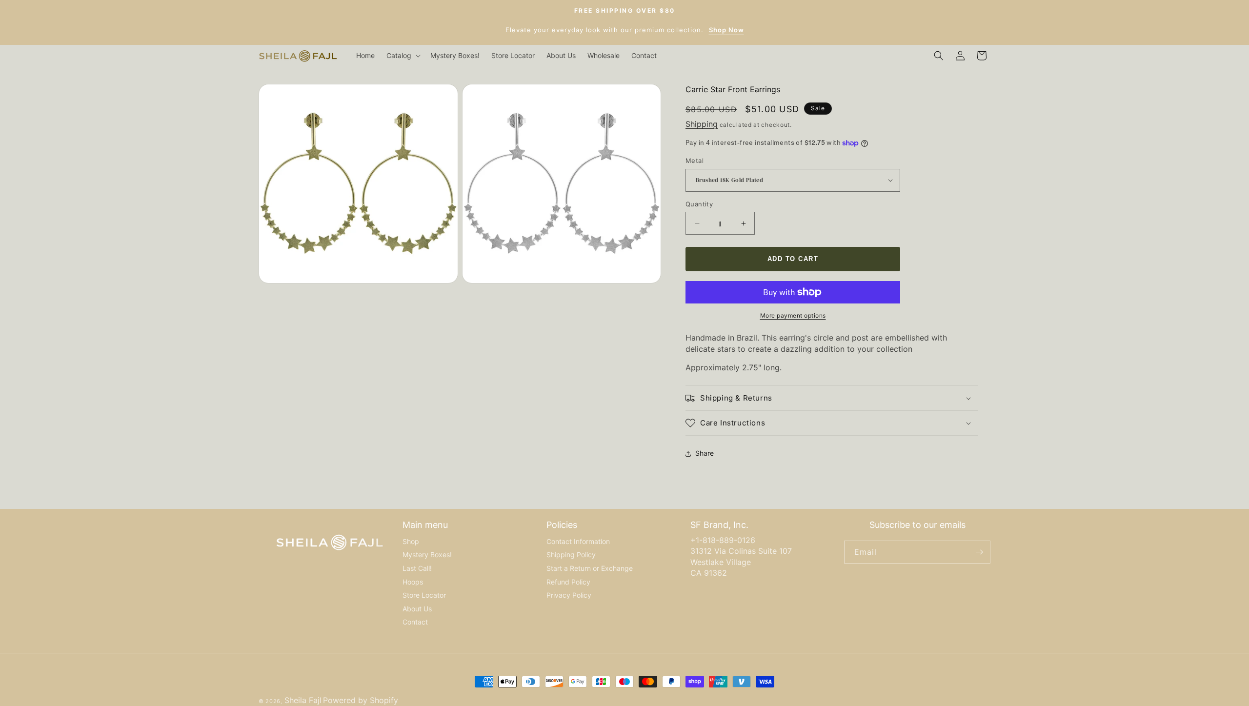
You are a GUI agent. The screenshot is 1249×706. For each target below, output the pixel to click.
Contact (415, 622)
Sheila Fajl (303, 700)
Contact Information (578, 541)
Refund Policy (568, 582)
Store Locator (424, 595)
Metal (694, 160)
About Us (417, 609)
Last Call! (417, 568)
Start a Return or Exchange (589, 568)
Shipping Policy (571, 554)
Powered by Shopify (360, 700)
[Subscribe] (979, 552)
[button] (402, 55)
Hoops (413, 582)
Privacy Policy (568, 595)
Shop (411, 541)
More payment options (793, 315)
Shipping (701, 124)
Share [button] (704, 453)
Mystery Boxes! (427, 554)
